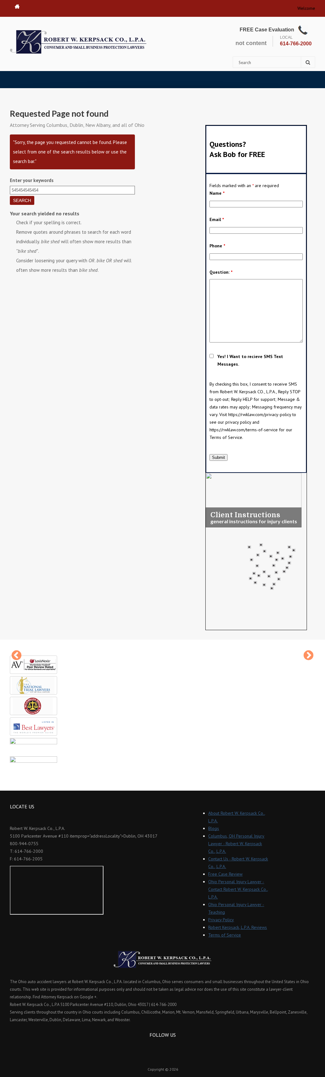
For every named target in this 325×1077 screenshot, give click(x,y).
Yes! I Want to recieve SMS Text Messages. (250, 360)
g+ (171, 1046)
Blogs (213, 828)
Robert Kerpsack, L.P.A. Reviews (237, 927)
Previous (16, 656)
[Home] (78, 42)
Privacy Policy (221, 920)
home (17, 6)
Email (216, 219)
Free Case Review (225, 874)
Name (216, 193)
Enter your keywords (32, 180)
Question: (220, 272)
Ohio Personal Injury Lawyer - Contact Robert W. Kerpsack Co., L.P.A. (238, 889)
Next (308, 656)
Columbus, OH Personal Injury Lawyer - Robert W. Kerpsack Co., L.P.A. (236, 843)
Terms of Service (224, 935)
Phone (217, 246)
